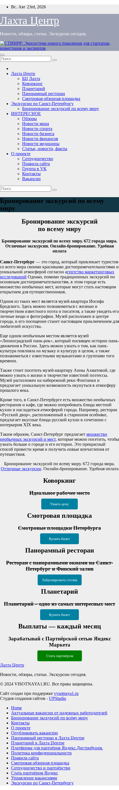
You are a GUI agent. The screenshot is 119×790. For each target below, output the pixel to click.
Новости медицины (41, 143)
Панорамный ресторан (43, 93)
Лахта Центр (29, 20)
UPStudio (57, 698)
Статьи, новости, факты (44, 148)
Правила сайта (36, 163)
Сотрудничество (37, 158)
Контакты (31, 173)
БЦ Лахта (31, 78)
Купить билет (59, 539)
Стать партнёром (59, 656)
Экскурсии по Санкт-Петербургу (42, 103)
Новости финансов (40, 138)
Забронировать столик (59, 580)
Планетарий (33, 88)
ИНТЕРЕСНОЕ (26, 113)
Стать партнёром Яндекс (34, 773)
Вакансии (31, 178)
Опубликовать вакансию (34, 732)
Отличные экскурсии (21, 468)
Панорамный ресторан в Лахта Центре (47, 737)
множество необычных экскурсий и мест (53, 437)
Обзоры (29, 118)
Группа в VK (34, 168)
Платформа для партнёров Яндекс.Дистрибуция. (57, 748)
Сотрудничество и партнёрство (40, 768)
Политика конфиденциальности (41, 753)
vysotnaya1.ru (66, 693)
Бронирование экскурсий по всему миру (60, 108)
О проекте (20, 153)
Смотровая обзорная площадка (51, 98)
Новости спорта (37, 128)
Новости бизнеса (38, 133)
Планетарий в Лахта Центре (37, 743)
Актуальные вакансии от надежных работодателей (59, 712)
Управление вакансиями (34, 778)
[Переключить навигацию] (2, 55)
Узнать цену (59, 504)
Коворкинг (32, 83)
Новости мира (35, 123)
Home (16, 707)
